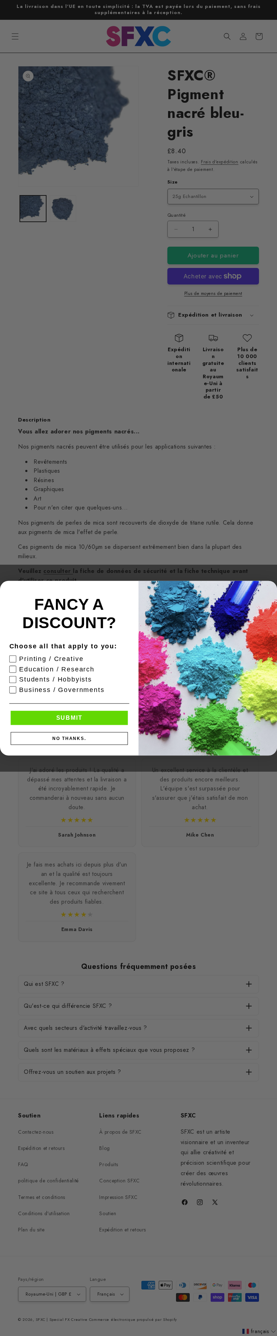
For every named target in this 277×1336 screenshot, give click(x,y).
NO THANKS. (69, 738)
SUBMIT (69, 717)
